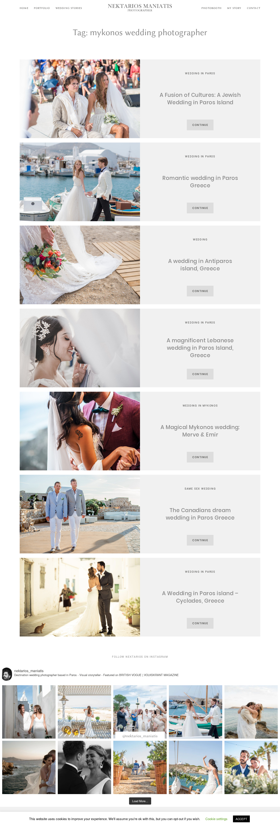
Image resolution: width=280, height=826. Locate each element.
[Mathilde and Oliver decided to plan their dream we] (140, 712)
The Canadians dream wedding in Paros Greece (200, 514)
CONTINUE (200, 125)
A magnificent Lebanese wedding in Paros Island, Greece (200, 348)
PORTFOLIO (42, 8)
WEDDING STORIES (69, 8)
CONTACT (253, 8)
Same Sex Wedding (200, 488)
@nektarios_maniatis (140, 736)
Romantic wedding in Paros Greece (200, 181)
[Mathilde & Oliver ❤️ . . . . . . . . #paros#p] (29, 712)
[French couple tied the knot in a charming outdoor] (140, 767)
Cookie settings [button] (216, 818)
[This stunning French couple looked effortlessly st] (251, 767)
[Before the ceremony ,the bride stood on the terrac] (84, 712)
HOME (24, 8)
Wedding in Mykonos (200, 405)
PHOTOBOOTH (211, 8)
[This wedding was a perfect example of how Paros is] (195, 712)
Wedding (200, 239)
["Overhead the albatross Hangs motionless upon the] (29, 767)
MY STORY (234, 8)
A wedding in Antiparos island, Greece (200, 264)
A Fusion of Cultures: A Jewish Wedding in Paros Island (200, 98)
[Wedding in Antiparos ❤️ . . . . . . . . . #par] (84, 767)
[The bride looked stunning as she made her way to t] (195, 767)
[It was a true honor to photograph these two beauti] (251, 712)
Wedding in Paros (200, 73)
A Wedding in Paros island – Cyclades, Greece (200, 597)
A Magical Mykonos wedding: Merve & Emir (200, 431)
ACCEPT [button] (241, 819)
